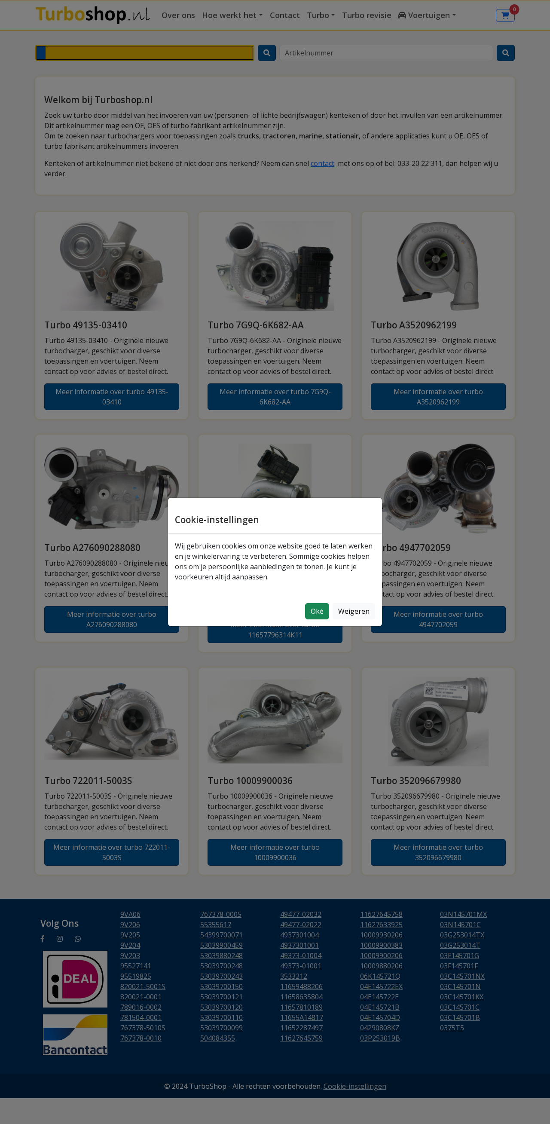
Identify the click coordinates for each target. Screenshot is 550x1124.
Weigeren (354, 611)
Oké (317, 611)
